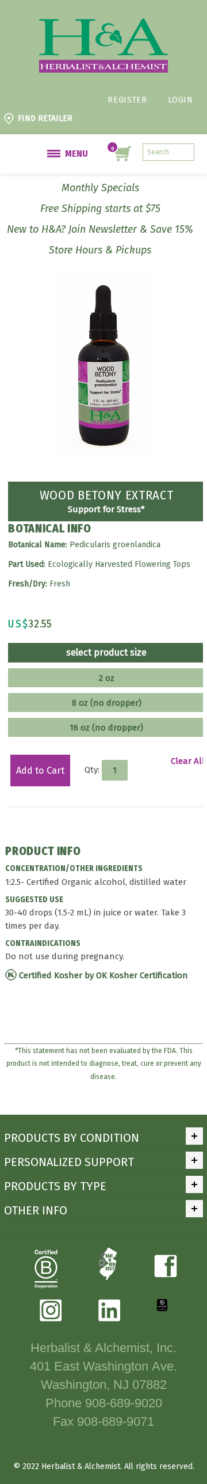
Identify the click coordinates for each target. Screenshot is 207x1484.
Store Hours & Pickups (100, 250)
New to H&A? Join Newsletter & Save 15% (100, 229)
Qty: (92, 769)
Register (127, 100)
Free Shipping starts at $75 (100, 208)
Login (180, 100)
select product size (106, 653)
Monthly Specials (100, 187)
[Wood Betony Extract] (103, 275)
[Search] (185, 152)
